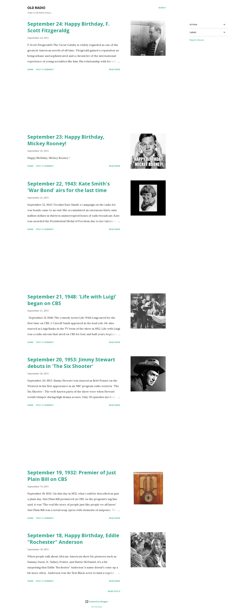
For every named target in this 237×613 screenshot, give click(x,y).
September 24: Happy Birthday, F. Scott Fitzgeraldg (68, 27)
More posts (114, 591)
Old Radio (36, 7)
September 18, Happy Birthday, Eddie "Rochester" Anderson (73, 538)
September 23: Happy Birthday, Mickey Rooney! (65, 140)
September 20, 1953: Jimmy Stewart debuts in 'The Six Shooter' (71, 362)
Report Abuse (197, 39)
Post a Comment (45, 69)
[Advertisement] (73, 102)
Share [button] (30, 69)
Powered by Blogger (98, 601)
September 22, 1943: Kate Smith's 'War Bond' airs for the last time (68, 187)
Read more (114, 69)
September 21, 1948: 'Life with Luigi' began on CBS (71, 300)
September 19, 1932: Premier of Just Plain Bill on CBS (71, 475)
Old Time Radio (96, 607)
